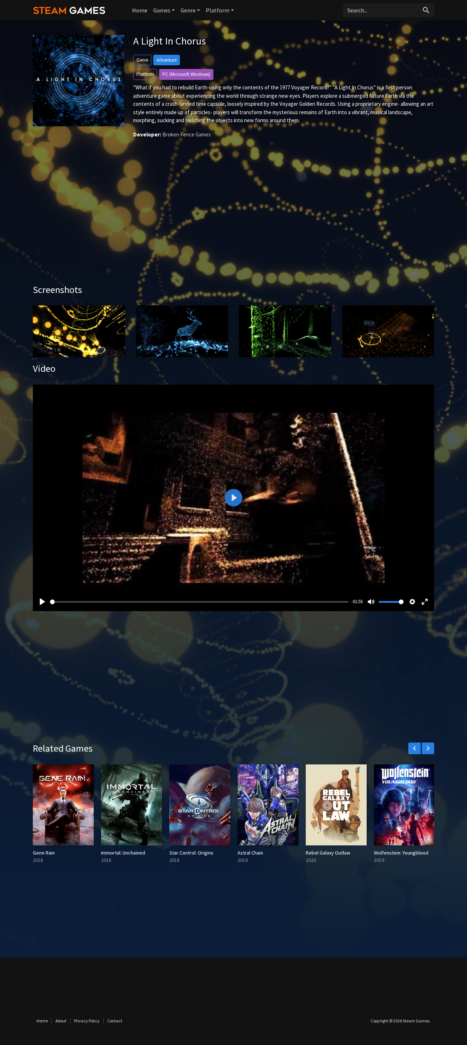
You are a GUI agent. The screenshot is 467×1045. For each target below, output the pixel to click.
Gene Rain (44, 852)
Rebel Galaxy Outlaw (328, 852)
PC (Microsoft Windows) (186, 74)
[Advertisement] (233, 222)
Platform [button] (217, 10)
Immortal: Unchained (123, 852)
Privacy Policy (87, 1020)
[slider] (199, 601)
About (60, 1020)
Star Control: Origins (191, 852)
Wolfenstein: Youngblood (401, 852)
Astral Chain (250, 852)
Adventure (167, 60)
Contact (114, 1020)
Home (139, 10)
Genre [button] (188, 10)
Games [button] (161, 10)
